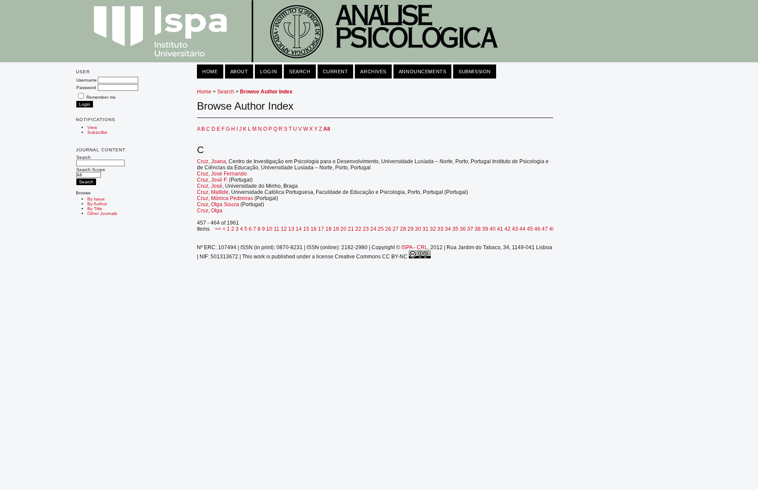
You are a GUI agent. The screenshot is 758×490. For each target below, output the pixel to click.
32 (433, 229)
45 (530, 229)
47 (545, 229)
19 (336, 229)
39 (485, 229)
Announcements (422, 71)
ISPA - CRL (414, 247)
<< (218, 229)
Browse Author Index (266, 92)
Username (86, 80)
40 (493, 229)
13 (291, 229)
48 (552, 229)
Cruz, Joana (211, 161)
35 (455, 229)
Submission (474, 71)
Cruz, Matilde (213, 192)
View (92, 127)
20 (343, 229)
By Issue (96, 199)
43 (515, 229)
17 (321, 229)
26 (388, 229)
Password (86, 87)
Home (210, 71)
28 (403, 229)
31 (425, 229)
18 (328, 229)
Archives (373, 71)
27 (396, 229)
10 (269, 229)
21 (351, 229)
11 (276, 229)
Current (335, 71)
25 (381, 229)
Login (268, 71)
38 (478, 229)
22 (358, 229)
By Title (94, 208)
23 (366, 229)
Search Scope (90, 169)
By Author (97, 203)
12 (284, 229)
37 (470, 229)
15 (306, 229)
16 (314, 229)
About (239, 71)
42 (507, 229)
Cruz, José (209, 186)
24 (373, 229)
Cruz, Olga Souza (218, 204)
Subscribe (97, 132)
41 (500, 229)
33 (440, 229)
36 (463, 229)
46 (537, 229)
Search (83, 157)
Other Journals (102, 213)
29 (411, 229)
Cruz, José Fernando (222, 174)
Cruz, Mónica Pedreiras (225, 198)
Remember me (101, 97)
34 (448, 229)
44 (522, 229)
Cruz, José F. (212, 180)
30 (418, 229)
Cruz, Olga (209, 210)
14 (299, 229)
